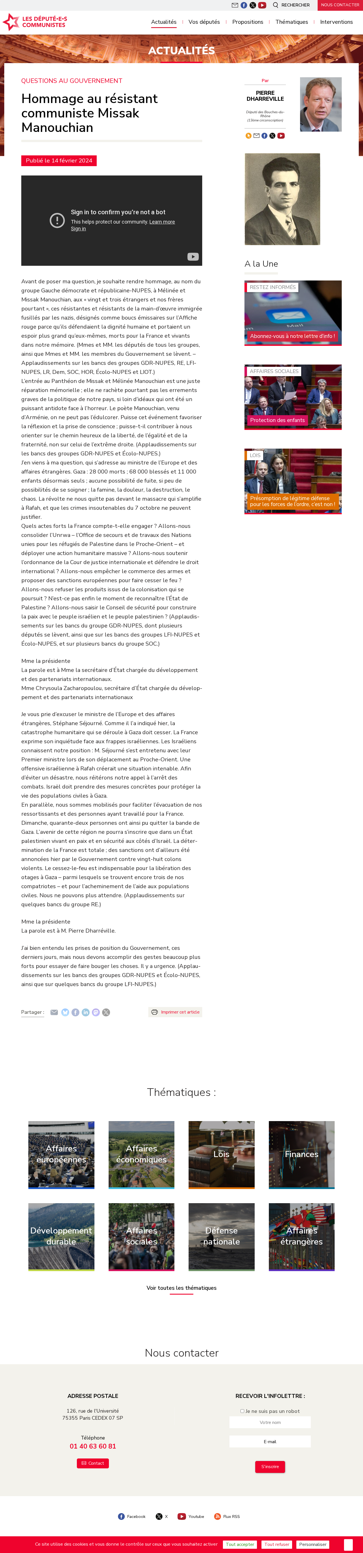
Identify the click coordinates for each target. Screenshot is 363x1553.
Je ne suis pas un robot (272, 1411)
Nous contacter (340, 5)
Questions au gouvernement (72, 81)
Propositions (247, 22)
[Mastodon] (96, 1012)
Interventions (336, 22)
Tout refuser (276, 1544)
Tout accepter (240, 1544)
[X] (106, 1012)
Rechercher (295, 5)
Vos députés (204, 22)
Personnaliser (312, 1544)
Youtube (195, 1516)
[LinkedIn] (86, 1012)
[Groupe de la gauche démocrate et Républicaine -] (38, 22)
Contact (95, 1463)
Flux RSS (231, 1516)
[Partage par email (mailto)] (54, 1012)
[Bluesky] (65, 1012)
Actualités (164, 22)
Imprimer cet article (180, 1012)
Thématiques (291, 22)
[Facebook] (75, 1012)
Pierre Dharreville (265, 96)
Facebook (135, 1516)
